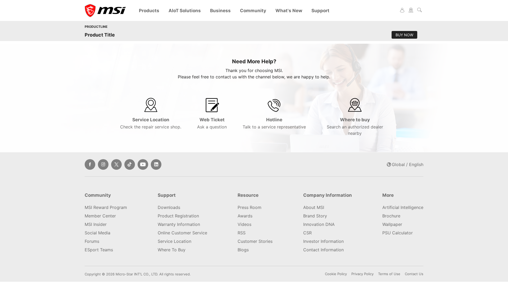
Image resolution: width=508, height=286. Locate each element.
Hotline (274, 123)
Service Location (150, 123)
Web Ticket (212, 123)
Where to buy (355, 126)
